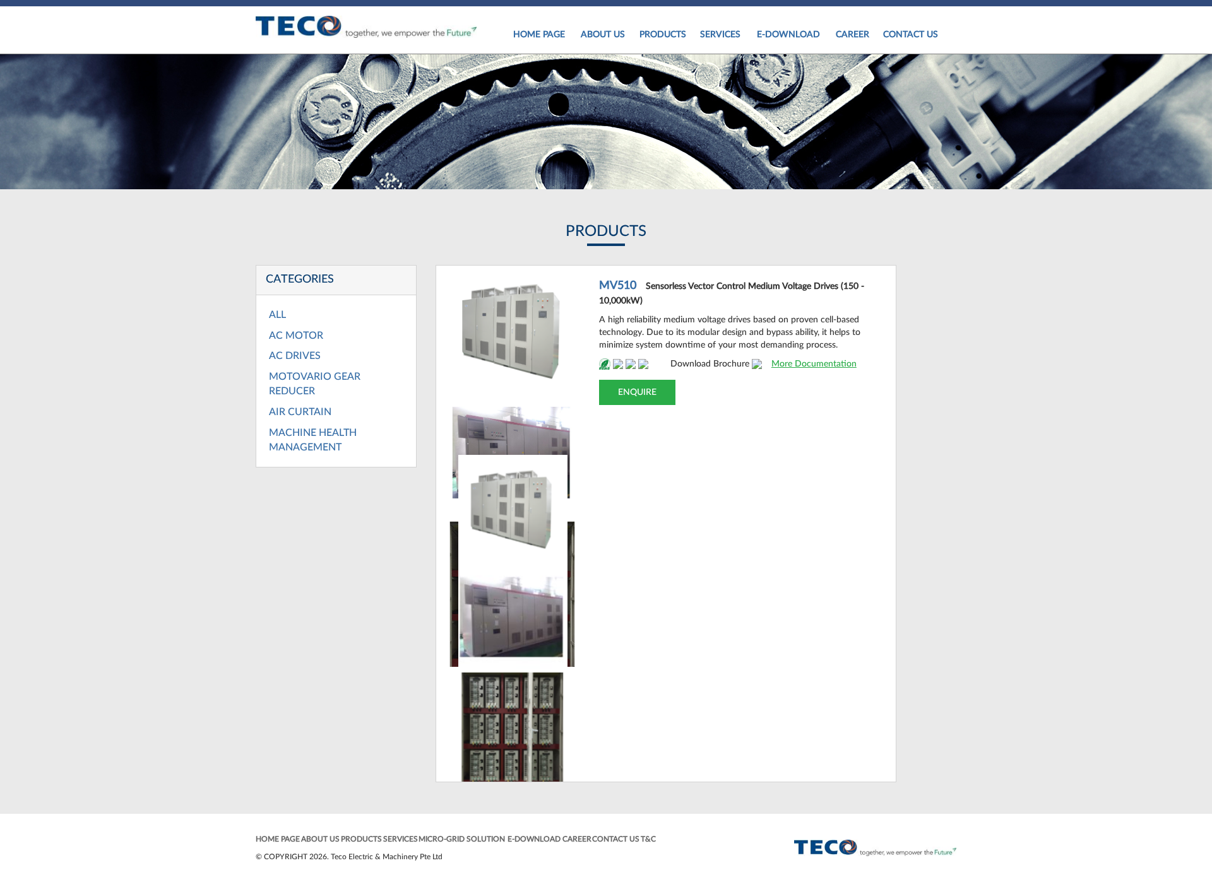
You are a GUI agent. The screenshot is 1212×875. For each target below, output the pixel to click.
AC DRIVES (295, 356)
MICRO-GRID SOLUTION (462, 839)
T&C (648, 839)
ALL (277, 315)
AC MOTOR (296, 336)
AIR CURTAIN (300, 412)
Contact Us (910, 34)
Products (662, 34)
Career (852, 34)
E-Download (788, 34)
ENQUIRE (637, 392)
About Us (603, 34)
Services (720, 34)
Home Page (539, 34)
